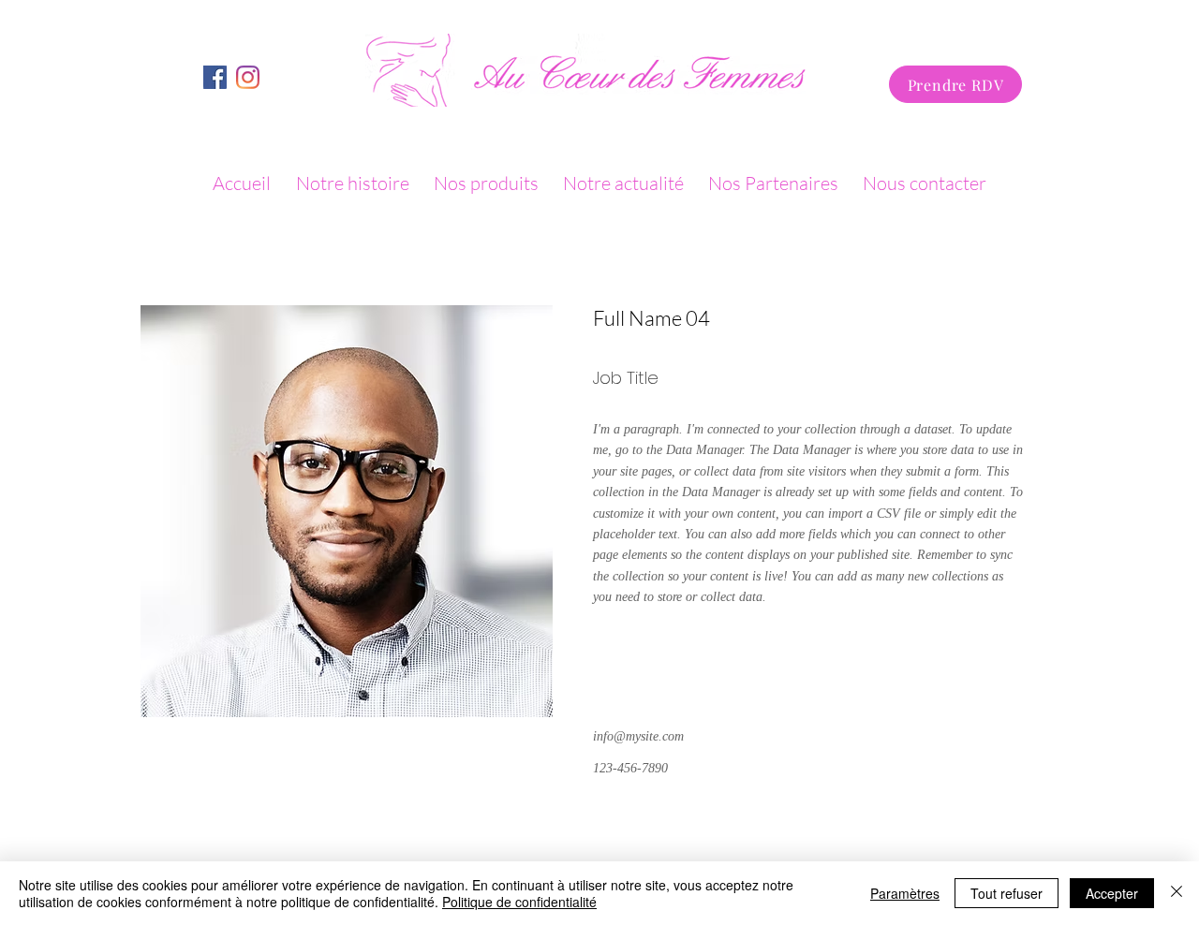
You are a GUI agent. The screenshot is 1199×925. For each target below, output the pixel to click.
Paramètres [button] (905, 893)
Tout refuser (1006, 893)
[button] (489, 183)
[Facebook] (247, 77)
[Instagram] (215, 77)
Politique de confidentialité (519, 901)
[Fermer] (1176, 893)
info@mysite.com (638, 736)
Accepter (1112, 893)
